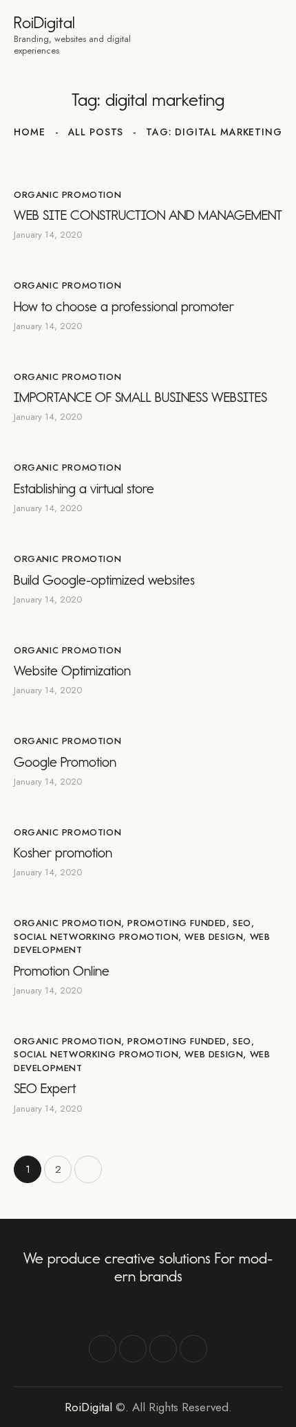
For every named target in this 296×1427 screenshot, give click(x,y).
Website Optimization (72, 670)
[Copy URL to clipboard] (193, 1348)
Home (29, 132)
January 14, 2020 (48, 234)
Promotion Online (61, 971)
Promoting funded (176, 923)
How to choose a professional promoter (124, 306)
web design (213, 936)
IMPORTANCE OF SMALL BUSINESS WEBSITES (140, 397)
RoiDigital (88, 1407)
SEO (242, 923)
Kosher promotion (63, 852)
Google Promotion (65, 762)
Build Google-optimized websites (104, 580)
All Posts (96, 132)
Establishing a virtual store (84, 488)
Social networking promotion (96, 936)
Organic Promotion (67, 194)
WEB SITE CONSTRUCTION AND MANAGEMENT (148, 215)
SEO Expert (45, 1088)
